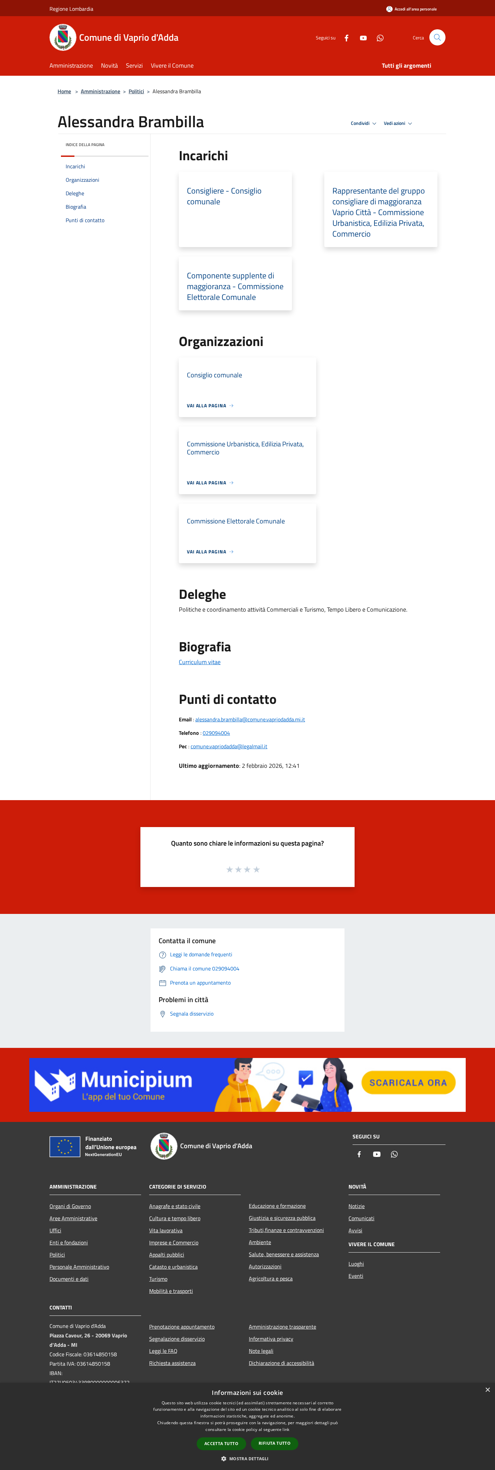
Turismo (158, 1279)
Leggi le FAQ (163, 1351)
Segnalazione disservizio (177, 1339)
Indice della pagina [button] (85, 144)
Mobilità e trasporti (171, 1291)
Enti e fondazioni (69, 1242)
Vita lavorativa (166, 1230)
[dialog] (247, 1426)
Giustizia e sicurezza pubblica (282, 1218)
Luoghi (356, 1264)
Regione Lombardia (71, 9)
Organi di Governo (70, 1206)
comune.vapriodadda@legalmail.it (229, 746)
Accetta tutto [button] (221, 1443)
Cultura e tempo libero (174, 1218)
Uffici (55, 1230)
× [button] (487, 1390)
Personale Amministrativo (79, 1267)
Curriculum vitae (200, 661)
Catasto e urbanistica (173, 1267)
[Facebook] (344, 37)
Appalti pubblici (166, 1255)
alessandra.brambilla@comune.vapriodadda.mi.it (250, 719)
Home (64, 91)
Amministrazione (100, 91)
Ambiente (260, 1242)
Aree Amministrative (73, 1218)
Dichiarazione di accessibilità (281, 1363)
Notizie (357, 1206)
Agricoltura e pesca (271, 1278)
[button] (247, 1458)
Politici (136, 91)
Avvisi (355, 1230)
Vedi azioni (395, 123)
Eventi (356, 1276)
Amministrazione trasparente (282, 1327)
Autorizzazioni (265, 1266)
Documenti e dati (69, 1279)
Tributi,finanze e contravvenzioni (286, 1230)
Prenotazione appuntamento (181, 1327)
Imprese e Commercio (173, 1242)
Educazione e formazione (277, 1206)
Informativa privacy (271, 1339)
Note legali (261, 1351)
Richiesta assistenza (172, 1363)
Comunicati (361, 1218)
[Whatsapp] (377, 37)
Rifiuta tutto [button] (275, 1443)
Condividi (360, 123)
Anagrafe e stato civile (174, 1206)
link (286, 1429)
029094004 (216, 733)
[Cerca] (437, 37)
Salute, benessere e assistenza (284, 1254)
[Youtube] (360, 37)
